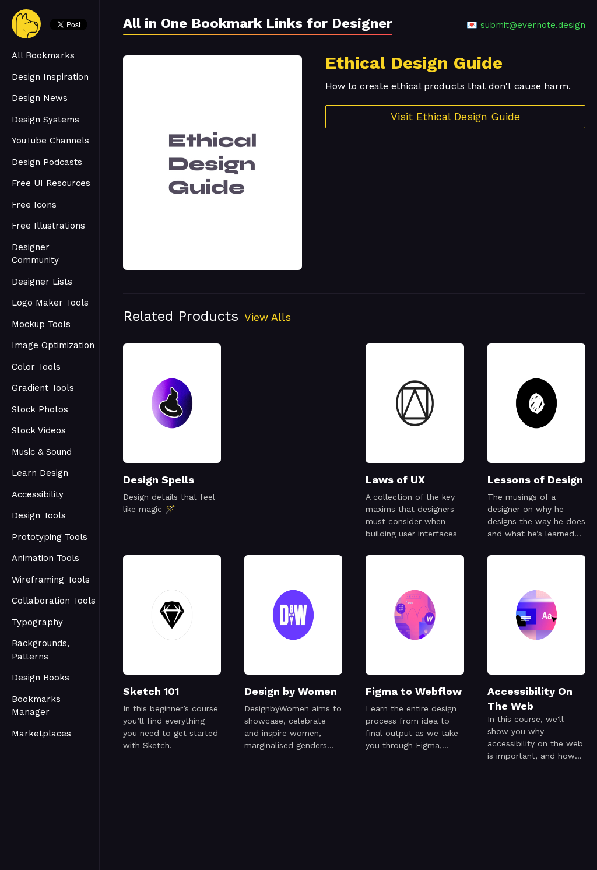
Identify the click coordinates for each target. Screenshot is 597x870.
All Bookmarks (43, 55)
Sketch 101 (151, 691)
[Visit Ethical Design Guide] (212, 162)
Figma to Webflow (414, 691)
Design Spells (158, 479)
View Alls (267, 317)
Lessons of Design (535, 479)
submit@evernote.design (532, 25)
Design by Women (290, 691)
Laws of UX (395, 479)
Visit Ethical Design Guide (455, 116)
